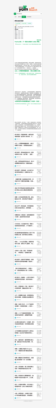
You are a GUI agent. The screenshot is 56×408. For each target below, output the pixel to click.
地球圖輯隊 (29, 16)
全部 (15, 16)
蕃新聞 (19, 16)
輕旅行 (24, 16)
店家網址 (29, 23)
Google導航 (24, 23)
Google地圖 (17, 23)
